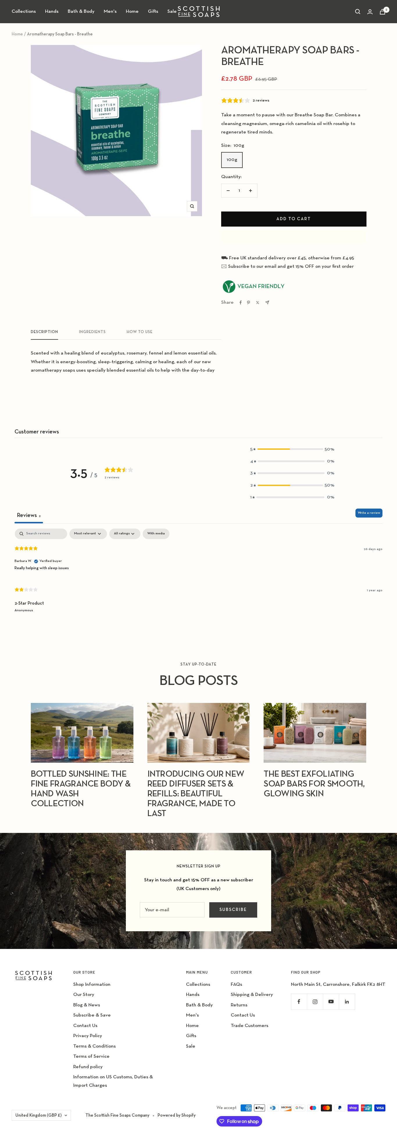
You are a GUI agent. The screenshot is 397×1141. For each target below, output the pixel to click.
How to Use (140, 332)
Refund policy (88, 1066)
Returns (239, 1005)
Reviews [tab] (29, 515)
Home (132, 11)
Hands (51, 11)
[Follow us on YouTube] (331, 1002)
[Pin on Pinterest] (248, 303)
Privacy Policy (87, 1035)
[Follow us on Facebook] (299, 1002)
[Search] (357, 11)
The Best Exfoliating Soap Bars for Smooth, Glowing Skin (314, 784)
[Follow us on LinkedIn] (347, 1002)
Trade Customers (249, 1025)
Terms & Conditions (94, 1046)
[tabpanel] (198, 575)
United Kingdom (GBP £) (38, 1115)
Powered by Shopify (177, 1115)
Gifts (153, 11)
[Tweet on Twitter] (257, 303)
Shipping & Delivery (252, 994)
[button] (292, 449)
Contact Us (85, 1025)
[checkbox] (156, 534)
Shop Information (91, 984)
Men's (110, 11)
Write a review (369, 513)
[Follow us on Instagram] (315, 1002)
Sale (172, 11)
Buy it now (293, 237)
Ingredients (92, 332)
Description (44, 332)
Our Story (83, 994)
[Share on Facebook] (240, 303)
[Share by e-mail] (267, 302)
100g (232, 159)
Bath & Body (81, 11)
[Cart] (382, 12)
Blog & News (86, 1005)
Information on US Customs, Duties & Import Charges (113, 1081)
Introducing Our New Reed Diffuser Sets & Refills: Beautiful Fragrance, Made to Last (195, 794)
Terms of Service (91, 1056)
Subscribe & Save (92, 1015)
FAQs (236, 984)
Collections (24, 11)
